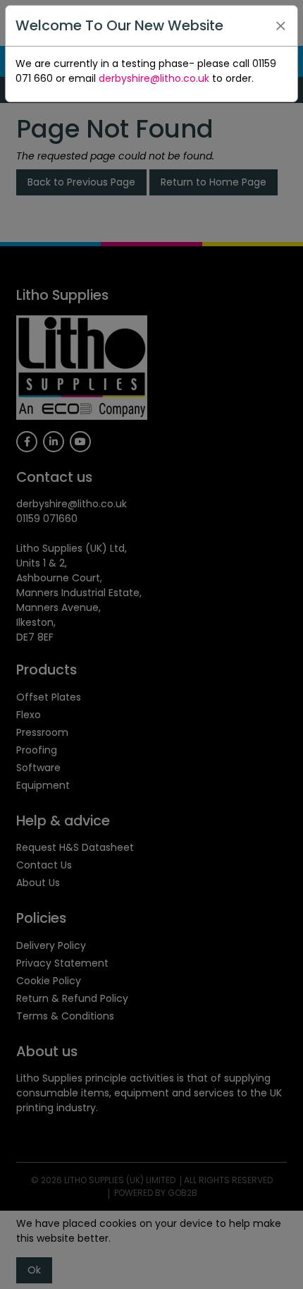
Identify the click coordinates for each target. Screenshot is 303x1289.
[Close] (280, 26)
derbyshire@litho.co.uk (154, 78)
